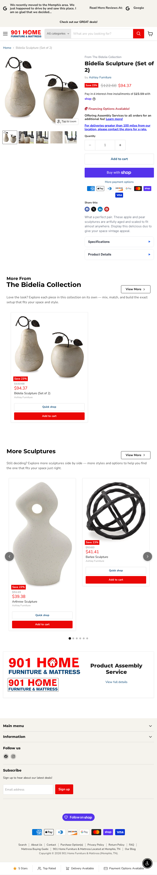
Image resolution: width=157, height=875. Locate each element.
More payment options (119, 182)
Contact (51, 845)
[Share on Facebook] (87, 209)
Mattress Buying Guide (34, 849)
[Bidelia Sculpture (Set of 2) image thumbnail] (10, 137)
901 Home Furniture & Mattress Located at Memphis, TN (86, 849)
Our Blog (130, 849)
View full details (116, 682)
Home (7, 48)
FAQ (131, 845)
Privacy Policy (95, 845)
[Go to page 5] (84, 638)
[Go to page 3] (77, 638)
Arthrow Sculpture (24, 602)
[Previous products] (9, 556)
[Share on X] (93, 209)
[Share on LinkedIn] (100, 209)
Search (22, 845)
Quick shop (49, 407)
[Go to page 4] (80, 638)
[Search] (138, 33)
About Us (36, 845)
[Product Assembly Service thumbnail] (33, 684)
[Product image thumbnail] (26, 137)
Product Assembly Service (116, 668)
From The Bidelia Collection (103, 57)
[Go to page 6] (87, 638)
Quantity (90, 136)
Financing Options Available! (109, 109)
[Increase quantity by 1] (120, 145)
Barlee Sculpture (97, 557)
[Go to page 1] (70, 638)
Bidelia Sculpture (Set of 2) (32, 393)
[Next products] (147, 556)
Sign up (64, 789)
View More (133, 289)
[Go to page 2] (73, 638)
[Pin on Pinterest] (106, 209)
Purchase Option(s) (72, 845)
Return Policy (116, 845)
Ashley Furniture (100, 77)
